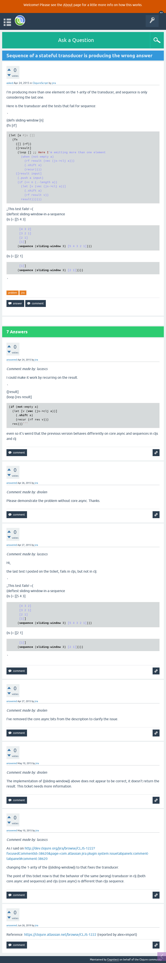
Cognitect (113, 959)
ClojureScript (40, 83)
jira (23, 292)
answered (11, 359)
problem (12, 292)
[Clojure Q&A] (20, 20)
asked (9, 83)
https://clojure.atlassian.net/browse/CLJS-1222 (60, 934)
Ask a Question (76, 40)
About (68, 5)
